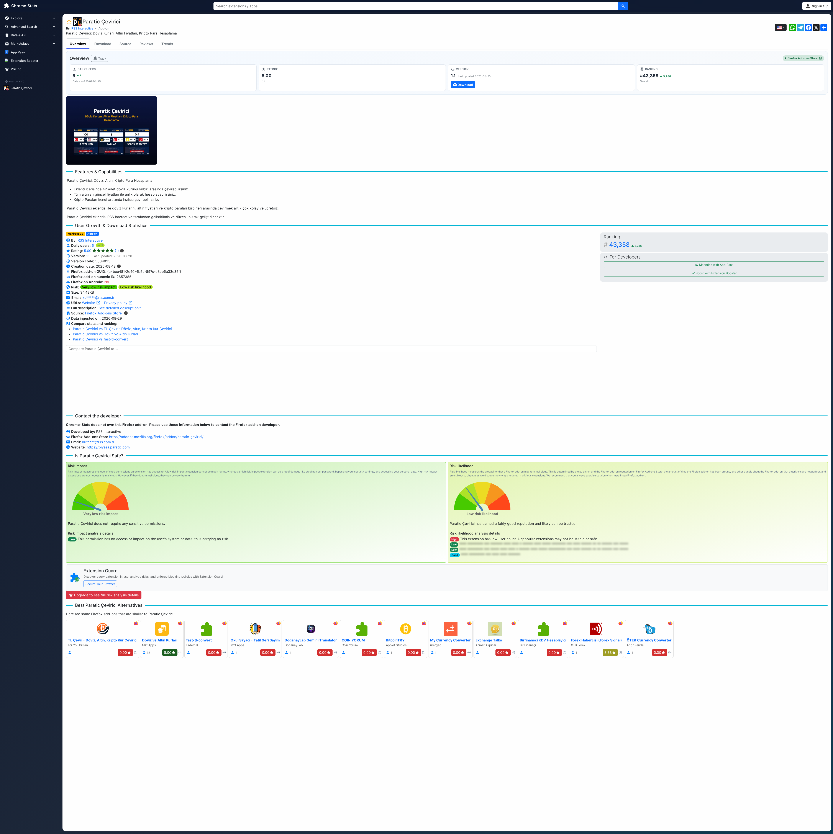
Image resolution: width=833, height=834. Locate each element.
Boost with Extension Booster (716, 273)
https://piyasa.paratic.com (108, 447)
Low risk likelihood (135, 287)
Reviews (146, 44)
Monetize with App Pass (715, 265)
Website (89, 303)
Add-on (103, 28)
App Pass (18, 52)
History (17, 81)
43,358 (625, 244)
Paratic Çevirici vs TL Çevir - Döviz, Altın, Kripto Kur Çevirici (122, 329)
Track (101, 58)
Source (125, 44)
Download (102, 44)
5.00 (101, 251)
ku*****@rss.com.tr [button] (98, 297)
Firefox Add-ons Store (803, 58)
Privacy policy (116, 303)
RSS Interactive (82, 28)
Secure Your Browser (100, 584)
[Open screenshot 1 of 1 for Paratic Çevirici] (111, 130)
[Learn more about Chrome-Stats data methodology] (126, 313)
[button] (816, 6)
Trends (167, 44)
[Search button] (623, 6)
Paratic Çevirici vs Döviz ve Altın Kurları (105, 334)
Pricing (16, 69)
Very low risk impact (99, 287)
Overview (78, 44)
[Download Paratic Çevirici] (541, 78)
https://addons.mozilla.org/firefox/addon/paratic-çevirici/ (156, 437)
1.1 (88, 256)
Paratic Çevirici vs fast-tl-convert (100, 339)
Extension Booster (24, 60)
